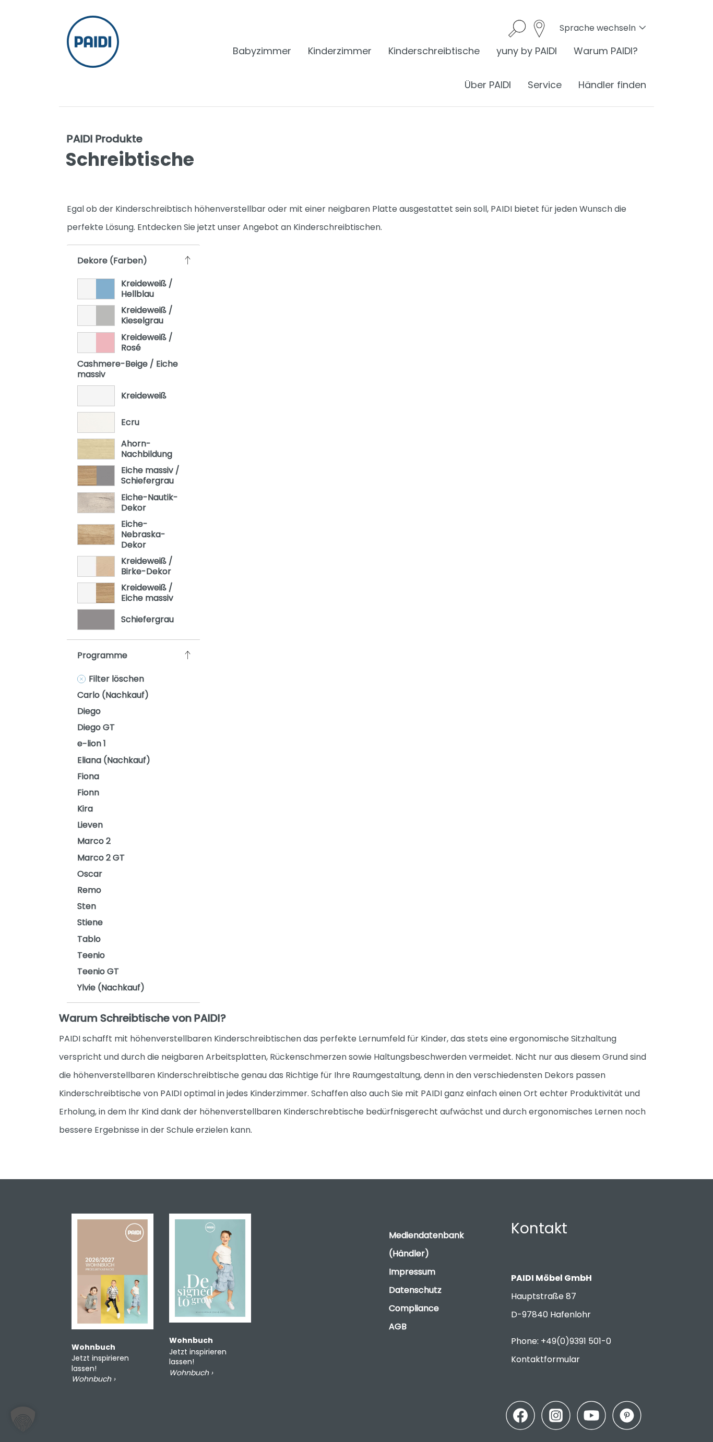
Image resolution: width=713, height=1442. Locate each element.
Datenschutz (415, 1290)
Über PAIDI (488, 84)
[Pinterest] (626, 1415)
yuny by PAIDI (526, 50)
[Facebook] (520, 1415)
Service (545, 84)
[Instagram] (556, 1415)
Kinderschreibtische (434, 50)
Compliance (414, 1308)
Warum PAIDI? (606, 50)
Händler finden (612, 84)
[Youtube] (591, 1415)
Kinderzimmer (340, 50)
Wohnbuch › (93, 1379)
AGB (398, 1326)
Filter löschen (116, 679)
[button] (23, 1419)
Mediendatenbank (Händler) (426, 1244)
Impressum (412, 1272)
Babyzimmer (262, 50)
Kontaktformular (545, 1359)
